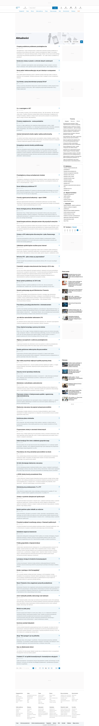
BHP (28, 700)
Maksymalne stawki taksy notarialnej (71, 217)
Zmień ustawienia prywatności (38, 723)
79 (45, 668)
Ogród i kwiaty (74, 700)
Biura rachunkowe (64, 693)
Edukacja (73, 11)
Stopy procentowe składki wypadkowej (71, 210)
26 (69, 230)
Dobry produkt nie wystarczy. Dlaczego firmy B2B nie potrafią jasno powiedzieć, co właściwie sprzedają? (72, 157)
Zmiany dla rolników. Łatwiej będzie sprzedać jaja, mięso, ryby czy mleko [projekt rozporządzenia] (72, 144)
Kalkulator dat (66, 190)
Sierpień (74, 227)
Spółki (51, 696)
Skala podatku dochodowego (66, 715)
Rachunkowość (18, 696)
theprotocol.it (74, 715)
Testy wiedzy (29, 718)
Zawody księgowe (19, 700)
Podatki (17, 695)
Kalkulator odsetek (53, 713)
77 (40, 668)
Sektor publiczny (39, 11)
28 (75, 230)
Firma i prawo (65, 271)
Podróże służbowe (64, 713)
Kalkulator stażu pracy (54, 714)
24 (64, 230)
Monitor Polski (40, 710)
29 (77, 230)
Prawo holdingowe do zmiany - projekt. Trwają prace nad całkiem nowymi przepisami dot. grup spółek (71, 147)
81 (51, 668)
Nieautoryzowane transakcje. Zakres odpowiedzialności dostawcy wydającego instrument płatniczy (71, 124)
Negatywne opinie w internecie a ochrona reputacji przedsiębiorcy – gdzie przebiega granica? (71, 127)
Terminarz (68, 227)
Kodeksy (39, 715)
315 (56, 668)
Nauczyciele (29, 711)
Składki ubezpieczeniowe (65, 711)
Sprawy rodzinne (41, 695)
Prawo (46, 11)
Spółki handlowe (67, 196)
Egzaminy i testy (30, 713)
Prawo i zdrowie (41, 703)
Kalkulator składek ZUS (68, 181)
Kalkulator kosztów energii (69, 178)
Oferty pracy (74, 717)
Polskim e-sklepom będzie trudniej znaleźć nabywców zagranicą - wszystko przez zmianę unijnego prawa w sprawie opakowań (72, 131)
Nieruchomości (66, 11)
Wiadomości (74, 695)
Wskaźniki (68, 203)
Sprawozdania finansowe (65, 700)
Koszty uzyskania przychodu (69, 212)
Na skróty (74, 707)
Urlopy (28, 699)
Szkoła (28, 710)
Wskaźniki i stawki (64, 707)
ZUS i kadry (18, 699)
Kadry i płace (18, 714)
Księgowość (21, 11)
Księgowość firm (19, 693)
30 (80, 230)
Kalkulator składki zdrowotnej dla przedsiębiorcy (70, 168)
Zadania (17, 711)
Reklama (69, 723)
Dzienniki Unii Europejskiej (43, 713)
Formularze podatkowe (76, 714)
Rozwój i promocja (19, 713)
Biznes (32, 11)
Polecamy (64, 360)
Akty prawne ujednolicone (43, 714)
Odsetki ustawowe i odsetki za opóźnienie (72, 205)
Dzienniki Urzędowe (41, 711)
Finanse (17, 710)
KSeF (79, 11)
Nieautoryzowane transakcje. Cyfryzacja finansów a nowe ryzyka (71, 134)
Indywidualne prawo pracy (32, 695)
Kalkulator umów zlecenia (69, 174)
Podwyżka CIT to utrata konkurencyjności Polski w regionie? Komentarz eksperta (71, 150)
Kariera (54, 723)
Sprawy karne (40, 696)
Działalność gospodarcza (69, 194)
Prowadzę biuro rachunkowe (66, 696)
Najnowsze (73, 121)
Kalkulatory (68, 166)
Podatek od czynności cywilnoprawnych (72, 215)
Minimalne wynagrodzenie (65, 710)
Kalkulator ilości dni (68, 188)
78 (42, 668)
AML (61, 702)
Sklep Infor (40, 702)
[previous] (33, 668)
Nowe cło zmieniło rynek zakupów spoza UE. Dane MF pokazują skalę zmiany (71, 140)
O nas (17, 723)
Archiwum (73, 710)
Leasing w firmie (52, 700)
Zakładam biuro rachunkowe (66, 695)
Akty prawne (40, 707)
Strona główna (18, 33)
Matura (28, 715)
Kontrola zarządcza (68, 199)
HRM (28, 702)
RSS (59, 723)
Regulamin (49, 723)
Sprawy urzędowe (41, 699)
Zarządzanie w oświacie (31, 714)
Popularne (67, 121)
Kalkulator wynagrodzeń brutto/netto (71, 173)
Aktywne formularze (71, 192)
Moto (60, 11)
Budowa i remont (75, 699)
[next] (59, 668)
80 (48, 668)
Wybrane (78, 121)
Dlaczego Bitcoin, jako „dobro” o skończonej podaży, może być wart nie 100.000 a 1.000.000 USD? (72, 137)
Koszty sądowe (67, 197)
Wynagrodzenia (30, 696)
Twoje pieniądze (53, 11)
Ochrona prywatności (25, 723)
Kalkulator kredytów (68, 179)
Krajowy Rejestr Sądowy (69, 201)
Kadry (27, 11)
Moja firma (24, 33)
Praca (39, 700)
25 (67, 230)
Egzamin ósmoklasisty (31, 717)
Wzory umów (74, 713)
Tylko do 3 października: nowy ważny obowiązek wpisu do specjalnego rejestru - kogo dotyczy (72, 160)
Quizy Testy (66, 220)
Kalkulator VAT (67, 183)
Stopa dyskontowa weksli (69, 219)
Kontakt (63, 723)
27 (72, 230)
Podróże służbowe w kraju (69, 213)
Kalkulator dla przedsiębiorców (70, 171)
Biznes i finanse (52, 695)
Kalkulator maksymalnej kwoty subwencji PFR (72, 186)
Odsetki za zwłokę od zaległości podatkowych (70, 208)
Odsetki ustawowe (64, 714)
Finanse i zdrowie (53, 702)
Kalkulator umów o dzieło (69, 176)
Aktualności (29, 33)
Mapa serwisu (76, 723)
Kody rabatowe (74, 711)
